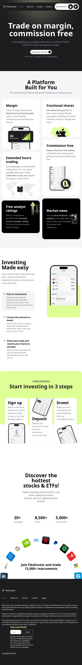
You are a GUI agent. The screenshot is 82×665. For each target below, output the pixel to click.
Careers (40, 6)
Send (28, 632)
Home (21, 6)
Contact (48, 6)
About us (30, 6)
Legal (44, 598)
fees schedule (52, 56)
